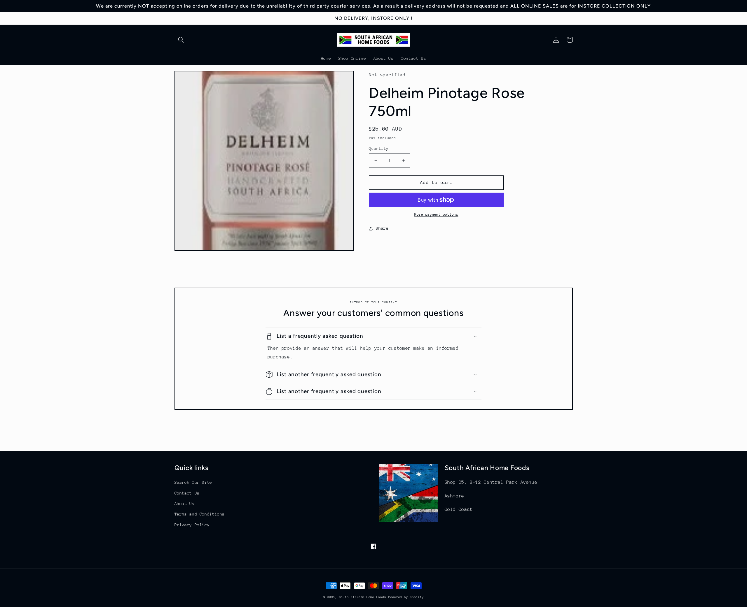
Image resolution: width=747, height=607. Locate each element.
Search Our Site (193, 482)
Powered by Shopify (406, 597)
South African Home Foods (362, 597)
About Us (184, 503)
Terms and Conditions (199, 514)
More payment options (436, 214)
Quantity (378, 148)
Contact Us (187, 493)
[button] (181, 39)
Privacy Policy (192, 524)
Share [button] (382, 228)
